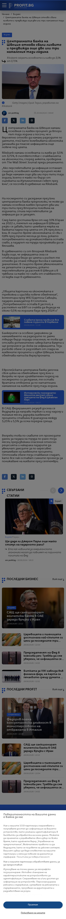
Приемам (33, 905)
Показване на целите (33, 913)
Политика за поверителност (33, 857)
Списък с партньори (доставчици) (22, 895)
